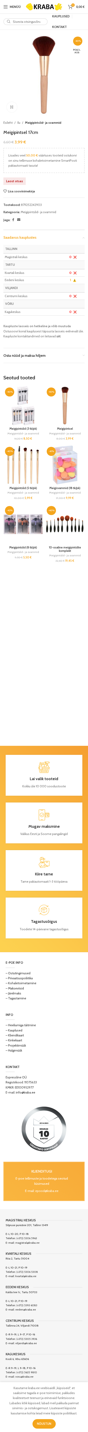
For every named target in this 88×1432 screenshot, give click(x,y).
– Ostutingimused (18, 973)
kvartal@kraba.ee (25, 1276)
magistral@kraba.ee (27, 1242)
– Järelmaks (13, 993)
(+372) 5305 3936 (26, 1339)
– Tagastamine (16, 998)
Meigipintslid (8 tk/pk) (23, 547)
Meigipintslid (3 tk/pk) (23, 428)
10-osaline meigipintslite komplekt (65, 549)
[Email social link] (19, 220)
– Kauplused (14, 1030)
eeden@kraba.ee (25, 1309)
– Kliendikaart (15, 1035)
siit (58, 336)
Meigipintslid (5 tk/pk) (23, 488)
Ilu (18, 123)
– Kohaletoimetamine (21, 983)
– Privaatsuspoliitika (19, 978)
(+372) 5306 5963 (26, 1238)
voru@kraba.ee (24, 1376)
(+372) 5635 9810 (26, 1372)
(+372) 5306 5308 (27, 1271)
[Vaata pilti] (12, 107)
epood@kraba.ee (46, 1191)
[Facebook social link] (13, 220)
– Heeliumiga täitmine (21, 1025)
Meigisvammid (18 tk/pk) (64, 488)
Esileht (8, 123)
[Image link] (44, 1128)
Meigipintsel (65, 428)
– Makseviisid (15, 988)
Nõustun (44, 1423)
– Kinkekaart (14, 1040)
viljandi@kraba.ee (26, 1343)
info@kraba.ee (25, 1092)
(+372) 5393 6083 (26, 1305)
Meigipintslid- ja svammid (43, 123)
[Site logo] (44, 6)
